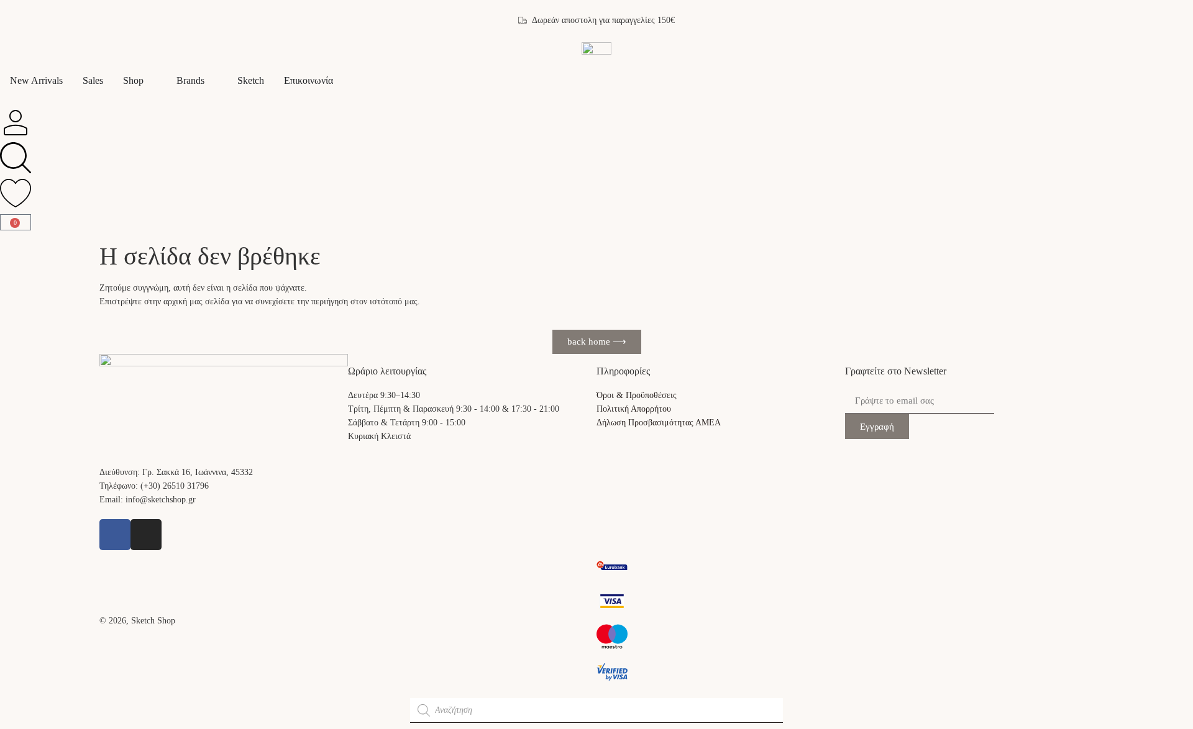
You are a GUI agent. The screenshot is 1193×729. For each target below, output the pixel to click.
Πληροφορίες (623, 371)
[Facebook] (114, 534)
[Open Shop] (152, 80)
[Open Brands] (212, 80)
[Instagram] (146, 534)
